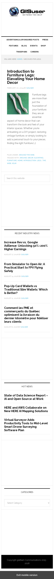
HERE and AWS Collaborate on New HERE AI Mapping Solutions (26, 409)
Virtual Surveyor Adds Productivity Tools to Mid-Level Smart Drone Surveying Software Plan (26, 425)
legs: (39, 160)
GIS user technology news (27, 11)
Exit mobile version (27, 575)
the (44, 160)
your (14, 163)
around (23, 158)
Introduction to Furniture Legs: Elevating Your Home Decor (26, 77)
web (9, 163)
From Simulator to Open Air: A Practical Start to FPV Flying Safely (24, 267)
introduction (29, 160)
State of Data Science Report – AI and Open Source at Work (26, 397)
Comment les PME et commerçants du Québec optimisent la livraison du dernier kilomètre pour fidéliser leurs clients (26, 314)
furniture (12, 160)
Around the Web (26, 155)
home (20, 160)
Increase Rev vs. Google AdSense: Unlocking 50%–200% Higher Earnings (26, 246)
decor (30, 158)
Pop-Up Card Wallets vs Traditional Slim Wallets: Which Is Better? (26, 289)
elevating (38, 158)
